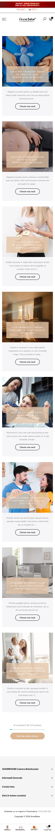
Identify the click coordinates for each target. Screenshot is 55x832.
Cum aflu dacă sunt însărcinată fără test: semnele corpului (27, 245)
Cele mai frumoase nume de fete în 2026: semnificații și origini (27, 160)
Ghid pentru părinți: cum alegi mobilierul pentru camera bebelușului (27, 586)
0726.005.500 (44, 811)
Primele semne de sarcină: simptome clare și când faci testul (27, 501)
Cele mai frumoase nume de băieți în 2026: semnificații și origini (27, 74)
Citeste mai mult (27, 106)
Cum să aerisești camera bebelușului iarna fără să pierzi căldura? (27, 671)
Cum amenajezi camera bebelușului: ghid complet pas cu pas (27, 330)
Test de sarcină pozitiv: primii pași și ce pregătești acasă (27, 415)
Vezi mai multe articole (27, 736)
